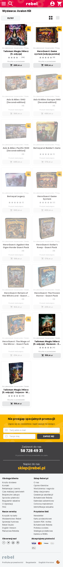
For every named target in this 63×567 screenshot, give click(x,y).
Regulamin (31, 562)
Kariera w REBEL (41, 534)
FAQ (4, 507)
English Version (9, 528)
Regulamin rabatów (11, 500)
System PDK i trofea (42, 521)
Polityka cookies (41, 528)
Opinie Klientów (41, 485)
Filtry (10, 18)
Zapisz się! (48, 436)
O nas (36, 482)
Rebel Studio (8, 524)
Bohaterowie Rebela (43, 497)
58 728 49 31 (32, 450)
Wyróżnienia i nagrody (44, 488)
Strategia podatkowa (43, 531)
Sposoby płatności (10, 497)
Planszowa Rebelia (10, 531)
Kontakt (5, 485)
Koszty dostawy (9, 482)
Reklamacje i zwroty (11, 488)
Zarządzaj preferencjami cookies (58, 561)
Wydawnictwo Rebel (11, 518)
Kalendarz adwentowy (44, 500)
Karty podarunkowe (43, 518)
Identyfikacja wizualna (43, 507)
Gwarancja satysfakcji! (43, 494)
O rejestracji (7, 504)
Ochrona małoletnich (43, 504)
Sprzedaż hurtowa (10, 521)
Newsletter (38, 515)
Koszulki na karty (9, 515)
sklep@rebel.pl (31, 468)
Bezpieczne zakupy (11, 494)
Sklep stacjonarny (42, 491)
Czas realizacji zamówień (13, 491)
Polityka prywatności (12, 562)
